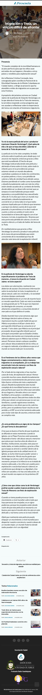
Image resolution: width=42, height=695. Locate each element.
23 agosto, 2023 (30, 33)
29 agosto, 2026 (20, 595)
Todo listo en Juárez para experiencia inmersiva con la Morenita (12, 612)
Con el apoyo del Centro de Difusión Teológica (21, 691)
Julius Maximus (17, 33)
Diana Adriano (9, 617)
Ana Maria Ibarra (9, 595)
